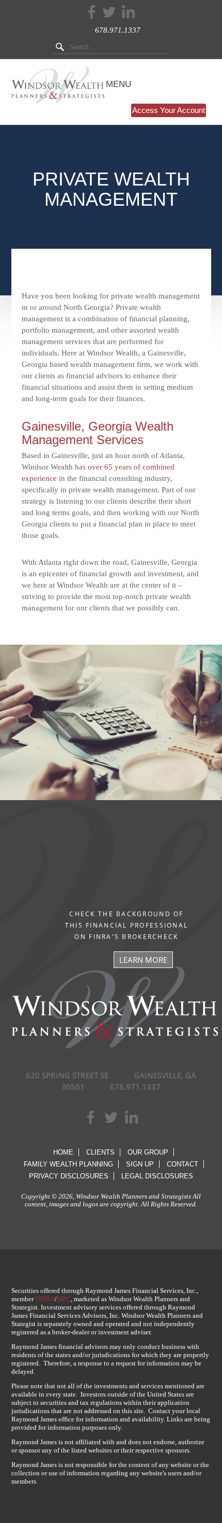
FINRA (45, 1299)
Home (63, 1152)
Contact (182, 1164)
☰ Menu (113, 84)
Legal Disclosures (157, 1176)
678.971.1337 (117, 30)
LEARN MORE (143, 960)
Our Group (148, 1152)
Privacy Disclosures (68, 1176)
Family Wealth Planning (68, 1164)
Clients (100, 1152)
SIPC (64, 1299)
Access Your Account (168, 110)
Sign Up (140, 1164)
